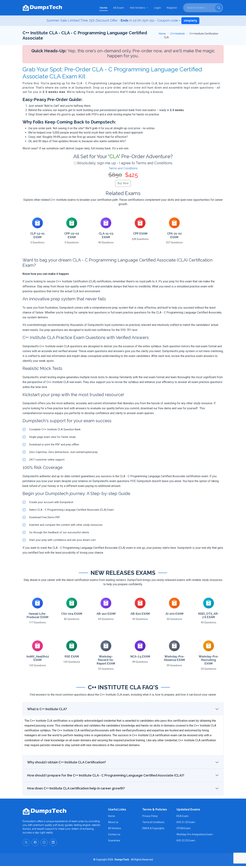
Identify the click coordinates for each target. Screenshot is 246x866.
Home (103, 7)
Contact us (114, 834)
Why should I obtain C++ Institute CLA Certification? (66, 762)
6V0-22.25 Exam (185, 840)
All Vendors (114, 828)
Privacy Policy (150, 816)
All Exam (118, 7)
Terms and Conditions (123, 168)
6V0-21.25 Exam (185, 822)
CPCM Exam (183, 828)
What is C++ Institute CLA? (47, 709)
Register (172, 7)
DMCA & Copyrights (153, 828)
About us (113, 822)
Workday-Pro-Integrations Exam (194, 834)
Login (157, 7)
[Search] (218, 7)
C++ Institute (177, 33)
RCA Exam (182, 816)
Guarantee (114, 840)
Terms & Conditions (153, 822)
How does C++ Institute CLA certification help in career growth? (76, 788)
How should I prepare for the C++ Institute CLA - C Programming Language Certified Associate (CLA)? (105, 775)
